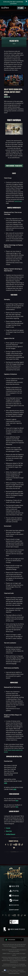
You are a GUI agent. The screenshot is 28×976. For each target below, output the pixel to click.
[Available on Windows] (14, 896)
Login (21, 8)
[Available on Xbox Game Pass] (14, 905)
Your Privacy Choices (11, 970)
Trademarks (22, 971)
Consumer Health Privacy (14, 973)
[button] (14, 939)
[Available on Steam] (14, 900)
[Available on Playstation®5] (14, 891)
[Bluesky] (14, 848)
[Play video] (14, 80)
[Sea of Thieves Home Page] (8, 8)
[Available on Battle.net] (14, 910)
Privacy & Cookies (6, 971)
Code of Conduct (15, 971)
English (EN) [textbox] (11, 939)
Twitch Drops (18, 201)
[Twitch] (11, 845)
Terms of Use (20, 970)
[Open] (25, 8)
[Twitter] (8, 844)
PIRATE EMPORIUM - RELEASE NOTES (14, 166)
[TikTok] (22, 845)
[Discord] (19, 845)
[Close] (26, 1)
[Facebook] (5, 844)
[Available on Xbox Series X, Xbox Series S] (14, 886)
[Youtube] (15, 845)
